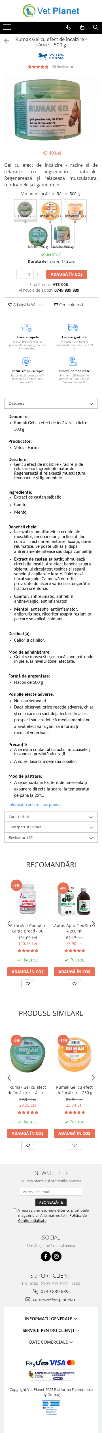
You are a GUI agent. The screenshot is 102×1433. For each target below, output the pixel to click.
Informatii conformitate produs (34, 804)
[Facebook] (46, 1256)
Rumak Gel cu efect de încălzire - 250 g (74, 1089)
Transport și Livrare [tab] (25, 826)
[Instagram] (56, 1256)
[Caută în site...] (95, 27)
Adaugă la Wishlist (28, 304)
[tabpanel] (51, 109)
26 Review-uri (63, 66)
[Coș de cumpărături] (82, 27)
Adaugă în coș (67, 274)
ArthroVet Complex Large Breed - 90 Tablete (28, 928)
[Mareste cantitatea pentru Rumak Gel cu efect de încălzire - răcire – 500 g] (37, 274)
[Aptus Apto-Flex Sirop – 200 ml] (74, 899)
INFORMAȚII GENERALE (49, 1318)
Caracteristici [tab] (19, 816)
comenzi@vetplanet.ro (54, 1299)
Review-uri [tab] (21, 837)
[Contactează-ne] (68, 27)
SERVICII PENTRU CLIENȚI (49, 1330)
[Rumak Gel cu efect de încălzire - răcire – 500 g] (51, 109)
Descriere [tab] (16, 403)
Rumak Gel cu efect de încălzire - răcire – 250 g (28, 1089)
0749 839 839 (54, 1291)
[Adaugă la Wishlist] (27, 983)
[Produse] (8, 28)
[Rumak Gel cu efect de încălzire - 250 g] (74, 1054)
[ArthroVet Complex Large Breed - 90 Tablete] (27, 899)
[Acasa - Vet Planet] (51, 10)
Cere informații (71, 304)
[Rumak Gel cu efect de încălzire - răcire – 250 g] (27, 1054)
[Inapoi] (4, 41)
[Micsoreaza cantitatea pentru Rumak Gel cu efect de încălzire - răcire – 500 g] (20, 274)
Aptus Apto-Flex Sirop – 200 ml (74, 928)
